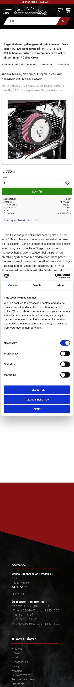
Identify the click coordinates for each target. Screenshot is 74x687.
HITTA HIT (18, 594)
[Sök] (63, 21)
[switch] (65, 353)
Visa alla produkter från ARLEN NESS (21, 220)
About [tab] (61, 285)
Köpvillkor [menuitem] (17, 670)
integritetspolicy (37, 527)
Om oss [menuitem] (16, 653)
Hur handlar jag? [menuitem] (20, 662)
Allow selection (37, 399)
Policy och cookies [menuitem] (21, 675)
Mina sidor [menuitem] (17, 648)
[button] (7, 11)
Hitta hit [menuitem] (16, 657)
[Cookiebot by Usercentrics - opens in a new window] (55, 276)
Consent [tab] (13, 285)
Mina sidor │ (32, 2)
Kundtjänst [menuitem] (17, 666)
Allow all (37, 389)
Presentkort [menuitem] (18, 684)
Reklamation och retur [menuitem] (23, 679)
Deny (37, 409)
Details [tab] (37, 285)
